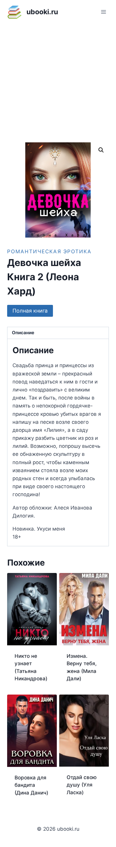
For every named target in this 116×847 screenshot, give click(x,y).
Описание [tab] (23, 332)
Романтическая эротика (49, 251)
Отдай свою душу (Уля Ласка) (82, 784)
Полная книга (30, 311)
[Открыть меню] (103, 11)
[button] (101, 150)
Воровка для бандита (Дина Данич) (31, 785)
